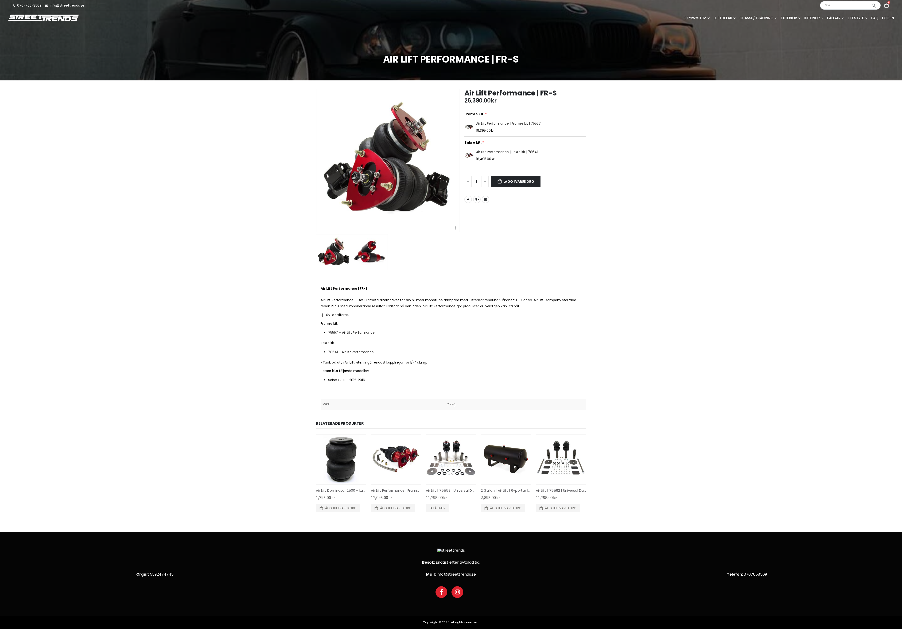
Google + (477, 199)
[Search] (873, 5)
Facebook (468, 199)
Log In (888, 18)
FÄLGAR (833, 18)
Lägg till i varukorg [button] (340, 508)
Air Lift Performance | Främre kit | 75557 (508, 123)
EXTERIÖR (789, 18)
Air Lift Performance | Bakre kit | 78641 (507, 152)
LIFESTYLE (856, 18)
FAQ (874, 18)
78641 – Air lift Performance (351, 352)
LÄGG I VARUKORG (518, 181)
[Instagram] (457, 592)
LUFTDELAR (723, 18)
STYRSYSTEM (695, 18)
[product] (341, 459)
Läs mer (439, 508)
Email (485, 199)
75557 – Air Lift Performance (351, 332)
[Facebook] (441, 592)
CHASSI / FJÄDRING (756, 18)
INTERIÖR (812, 18)
